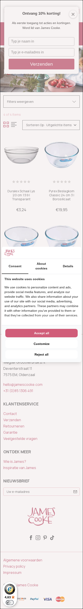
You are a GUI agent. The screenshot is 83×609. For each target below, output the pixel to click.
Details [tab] (68, 266)
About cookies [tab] (41, 266)
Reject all (41, 354)
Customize (42, 344)
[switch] (10, 602)
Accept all (41, 333)
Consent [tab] (15, 266)
